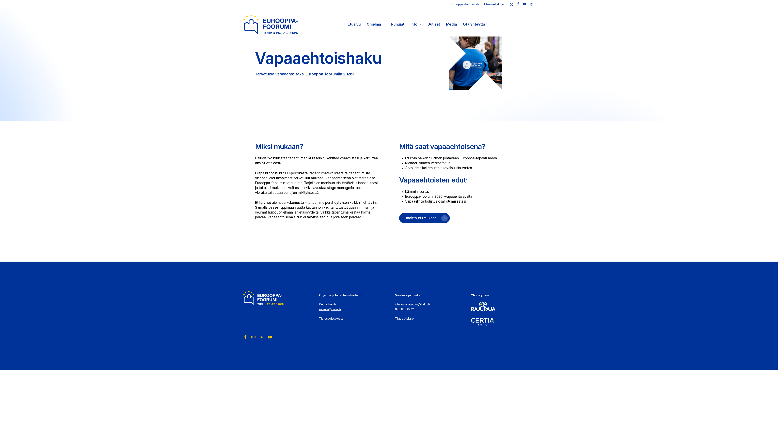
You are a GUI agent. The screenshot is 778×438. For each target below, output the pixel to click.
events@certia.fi (330, 309)
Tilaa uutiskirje (404, 318)
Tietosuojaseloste (331, 318)
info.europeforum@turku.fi (412, 304)
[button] (424, 218)
